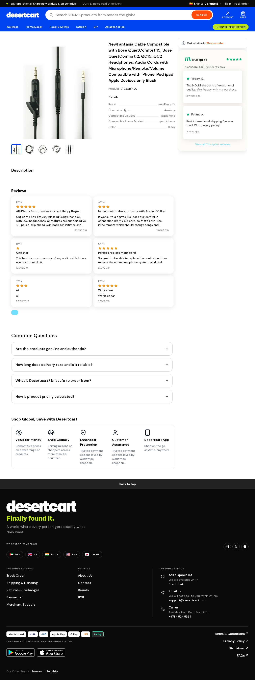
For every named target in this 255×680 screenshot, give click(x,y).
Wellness (12, 27)
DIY (96, 27)
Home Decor (34, 27)
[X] (236, 546)
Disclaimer (239, 648)
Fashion (81, 27)
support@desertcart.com (187, 600)
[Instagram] (227, 546)
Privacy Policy (236, 641)
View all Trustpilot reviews (212, 144)
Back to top (127, 484)
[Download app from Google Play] (20, 652)
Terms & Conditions (231, 634)
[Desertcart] (22, 15)
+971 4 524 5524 (180, 616)
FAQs (243, 655)
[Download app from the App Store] (51, 652)
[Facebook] (245, 546)
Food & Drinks (59, 27)
